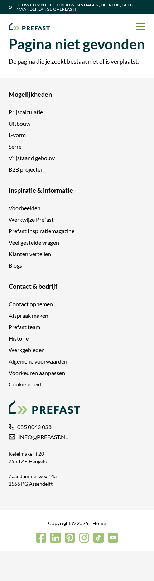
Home (99, 523)
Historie (19, 338)
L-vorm (17, 134)
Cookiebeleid (25, 384)
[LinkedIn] (55, 538)
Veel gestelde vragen (34, 242)
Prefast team (24, 326)
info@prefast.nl (43, 436)
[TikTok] (98, 538)
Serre (15, 146)
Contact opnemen (31, 304)
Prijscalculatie (26, 112)
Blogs (15, 265)
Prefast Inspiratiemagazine (41, 230)
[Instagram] (84, 538)
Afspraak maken (28, 315)
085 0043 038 (34, 426)
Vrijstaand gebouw (32, 157)
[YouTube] (113, 538)
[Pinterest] (70, 538)
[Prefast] (29, 26)
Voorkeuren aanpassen (37, 372)
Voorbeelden (24, 208)
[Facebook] (41, 538)
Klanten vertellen (30, 253)
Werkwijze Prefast (31, 219)
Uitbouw (19, 123)
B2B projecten (26, 169)
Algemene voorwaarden (38, 361)
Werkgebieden (27, 349)
